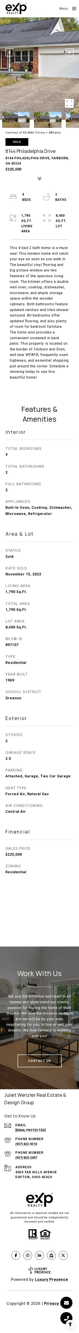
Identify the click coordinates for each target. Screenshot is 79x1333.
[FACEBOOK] (15, 1255)
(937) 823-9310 (26, 1144)
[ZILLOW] (51, 1255)
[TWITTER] (63, 1255)
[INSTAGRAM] (27, 1255)
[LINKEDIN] (39, 1255)
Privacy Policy (58, 1303)
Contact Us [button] (39, 1061)
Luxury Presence (51, 1279)
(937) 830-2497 (26, 1157)
